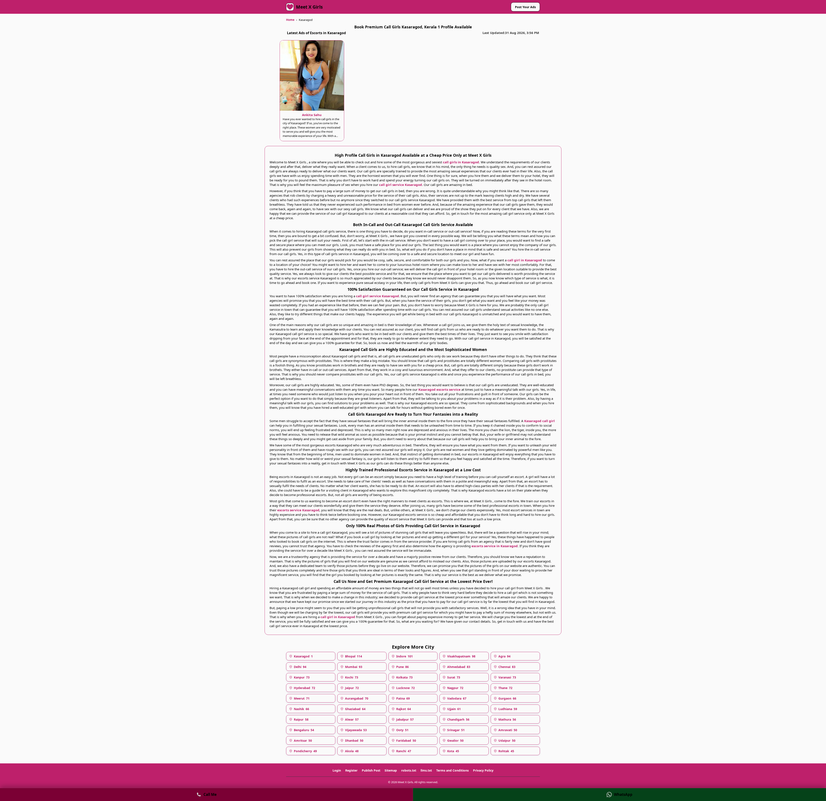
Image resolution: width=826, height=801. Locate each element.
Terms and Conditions (452, 770)
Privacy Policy (483, 770)
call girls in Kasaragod (461, 162)
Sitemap (391, 770)
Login (337, 770)
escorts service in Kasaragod (495, 546)
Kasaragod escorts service (439, 389)
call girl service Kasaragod (400, 184)
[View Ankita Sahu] (312, 75)
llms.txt (426, 770)
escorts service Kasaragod (298, 510)
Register (351, 770)
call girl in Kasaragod (524, 260)
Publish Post (371, 770)
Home (290, 20)
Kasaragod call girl (539, 421)
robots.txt (408, 770)
